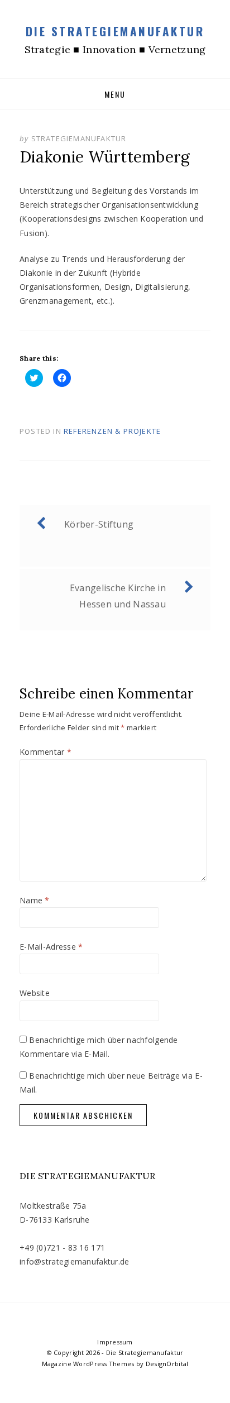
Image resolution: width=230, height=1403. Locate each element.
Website (35, 993)
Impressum (115, 1342)
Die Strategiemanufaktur (115, 31)
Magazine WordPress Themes (88, 1363)
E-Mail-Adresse (51, 946)
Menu (115, 94)
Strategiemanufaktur (79, 138)
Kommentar (45, 751)
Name (35, 900)
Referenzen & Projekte (112, 431)
